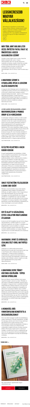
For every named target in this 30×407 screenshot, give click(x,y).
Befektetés (4, 205)
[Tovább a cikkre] (15, 38)
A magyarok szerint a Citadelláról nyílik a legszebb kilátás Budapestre (14, 83)
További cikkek (4, 342)
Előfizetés (8, 388)
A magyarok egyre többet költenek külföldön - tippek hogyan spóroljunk (13, 273)
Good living (4, 73)
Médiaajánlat (21, 388)
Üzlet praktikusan (5, 140)
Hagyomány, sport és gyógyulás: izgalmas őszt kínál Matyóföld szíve (14, 243)
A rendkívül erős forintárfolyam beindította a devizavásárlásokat (13, 312)
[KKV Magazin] (6, 2)
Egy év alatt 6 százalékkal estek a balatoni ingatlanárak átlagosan (14, 215)
